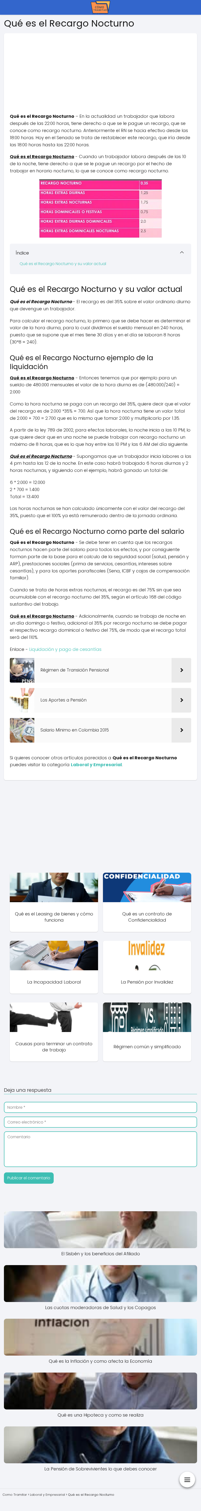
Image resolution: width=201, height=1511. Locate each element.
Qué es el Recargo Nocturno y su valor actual (63, 264)
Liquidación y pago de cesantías (65, 649)
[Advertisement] (100, 67)
